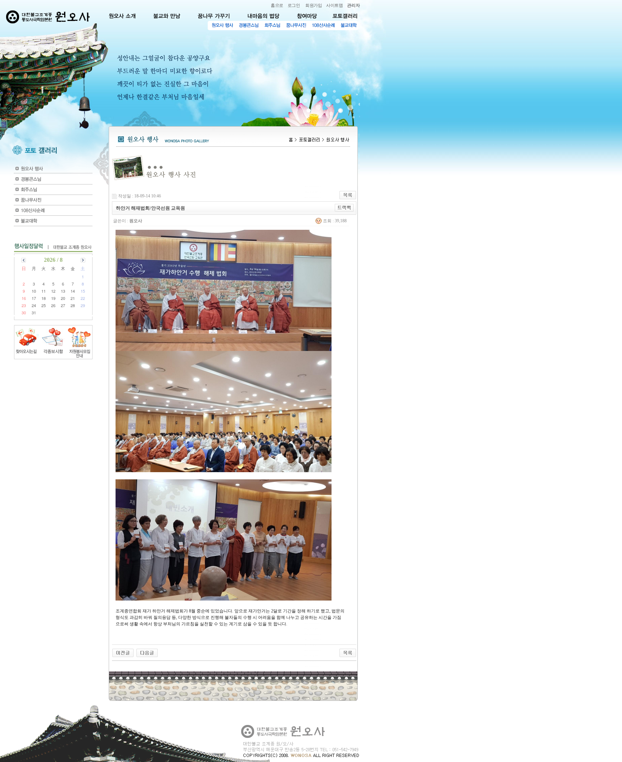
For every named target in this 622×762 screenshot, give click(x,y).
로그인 (294, 5)
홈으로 (277, 5)
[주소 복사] (344, 208)
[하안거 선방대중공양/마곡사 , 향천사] (147, 653)
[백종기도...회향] (123, 653)
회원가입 (313, 5)
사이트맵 (334, 5)
